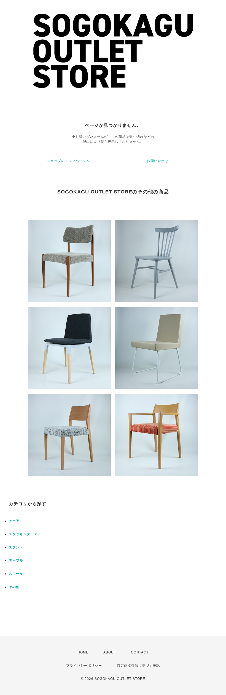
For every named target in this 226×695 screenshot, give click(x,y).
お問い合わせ (157, 161)
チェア (14, 521)
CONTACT (140, 652)
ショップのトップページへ (68, 161)
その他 (14, 587)
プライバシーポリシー (84, 665)
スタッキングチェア (25, 534)
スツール (16, 574)
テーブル (16, 560)
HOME (82, 652)
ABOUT (109, 652)
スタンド (16, 547)
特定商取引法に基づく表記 (138, 665)
